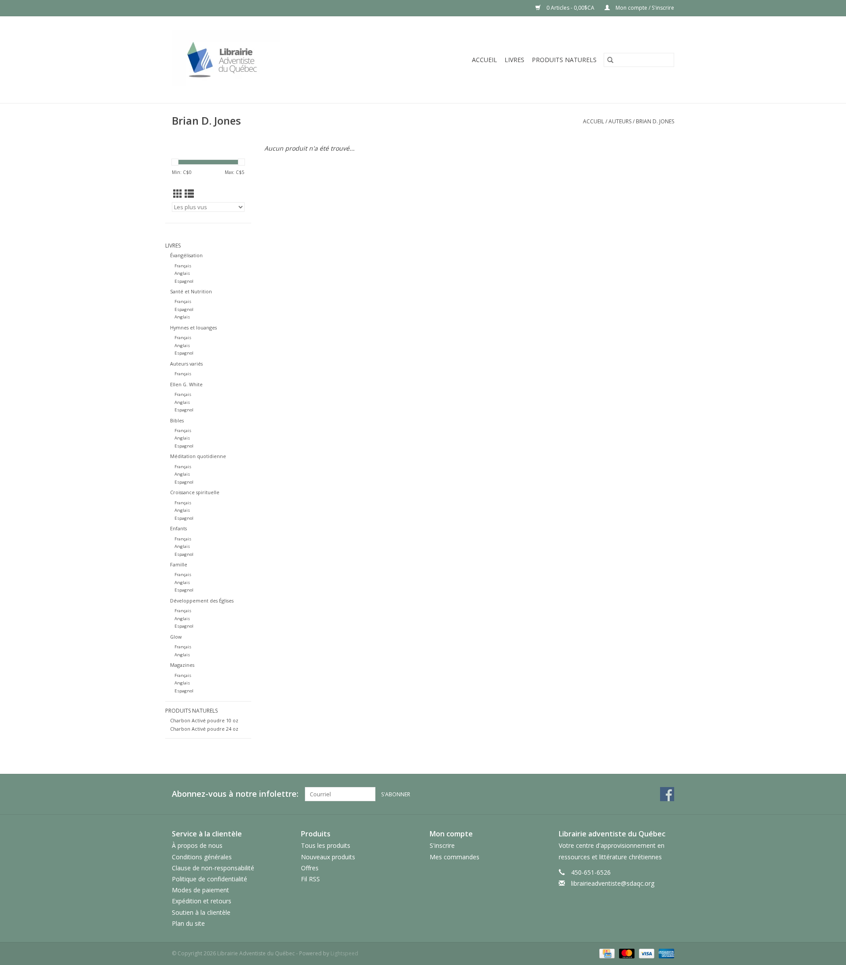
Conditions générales (202, 857)
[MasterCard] (626, 953)
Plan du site (188, 923)
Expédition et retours (201, 901)
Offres (310, 868)
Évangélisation (186, 255)
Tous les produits (325, 845)
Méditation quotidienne (198, 456)
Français (182, 266)
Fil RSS (310, 879)
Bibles (177, 420)
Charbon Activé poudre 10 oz (204, 720)
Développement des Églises (202, 600)
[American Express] (665, 953)
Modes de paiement (200, 890)
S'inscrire (442, 845)
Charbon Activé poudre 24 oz (204, 728)
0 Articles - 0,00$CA (570, 7)
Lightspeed (344, 953)
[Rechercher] (610, 60)
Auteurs (620, 121)
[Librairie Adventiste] (258, 60)
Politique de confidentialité (209, 879)
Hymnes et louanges (193, 327)
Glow (176, 636)
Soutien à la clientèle (201, 912)
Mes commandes (454, 857)
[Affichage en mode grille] (177, 194)
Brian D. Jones (655, 121)
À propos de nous (197, 845)
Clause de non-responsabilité (213, 868)
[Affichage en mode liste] (189, 194)
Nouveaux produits (328, 857)
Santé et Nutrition (191, 291)
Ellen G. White (186, 384)
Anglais (182, 273)
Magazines (182, 665)
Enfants (178, 528)
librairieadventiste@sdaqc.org (612, 883)
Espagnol (183, 281)
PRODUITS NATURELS (564, 59)
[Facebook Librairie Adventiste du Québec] (667, 794)
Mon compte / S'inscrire (644, 7)
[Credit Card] (606, 953)
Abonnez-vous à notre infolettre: (235, 794)
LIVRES (514, 59)
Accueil (484, 59)
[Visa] (646, 953)
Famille (178, 564)
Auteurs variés (186, 363)
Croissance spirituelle (194, 492)
